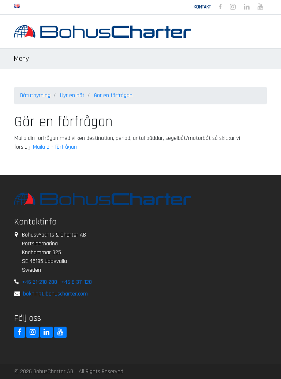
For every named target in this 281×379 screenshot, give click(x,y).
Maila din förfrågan (55, 147)
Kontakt (202, 7)
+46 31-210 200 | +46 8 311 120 (57, 282)
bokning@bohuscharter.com (55, 294)
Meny (22, 58)
